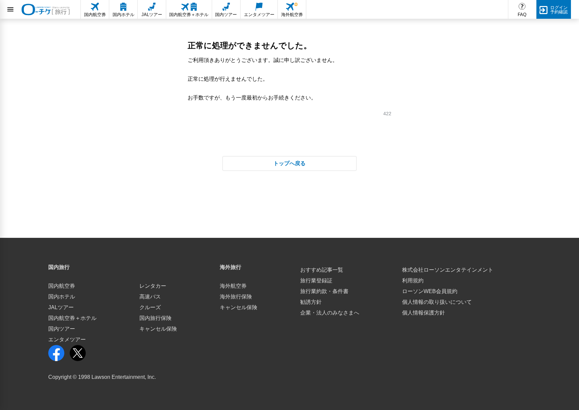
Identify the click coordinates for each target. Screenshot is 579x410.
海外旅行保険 (236, 296)
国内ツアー (61, 329)
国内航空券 (61, 286)
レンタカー (152, 286)
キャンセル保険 (158, 329)
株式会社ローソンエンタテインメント (447, 270)
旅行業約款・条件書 (324, 291)
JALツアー (61, 307)
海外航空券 (233, 286)
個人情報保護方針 (423, 313)
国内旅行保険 (155, 318)
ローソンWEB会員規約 (429, 291)
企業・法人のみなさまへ (329, 313)
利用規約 (413, 280)
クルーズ (150, 307)
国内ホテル (61, 296)
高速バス (150, 296)
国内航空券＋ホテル (72, 318)
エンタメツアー (67, 339)
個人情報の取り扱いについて (437, 302)
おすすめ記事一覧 (321, 270)
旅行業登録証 (316, 280)
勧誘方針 (311, 302)
